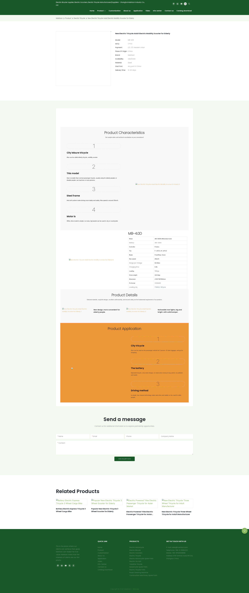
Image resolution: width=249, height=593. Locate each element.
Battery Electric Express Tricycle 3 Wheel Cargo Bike (71, 510)
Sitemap (135, 589)
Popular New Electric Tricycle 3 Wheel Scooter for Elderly (104, 510)
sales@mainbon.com (180, 547)
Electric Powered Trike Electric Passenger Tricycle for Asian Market (139, 513)
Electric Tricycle (79, 18)
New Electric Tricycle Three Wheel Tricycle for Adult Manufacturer (176, 513)
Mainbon (59, 18)
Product (68, 18)
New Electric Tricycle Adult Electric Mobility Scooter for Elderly (111, 18)
